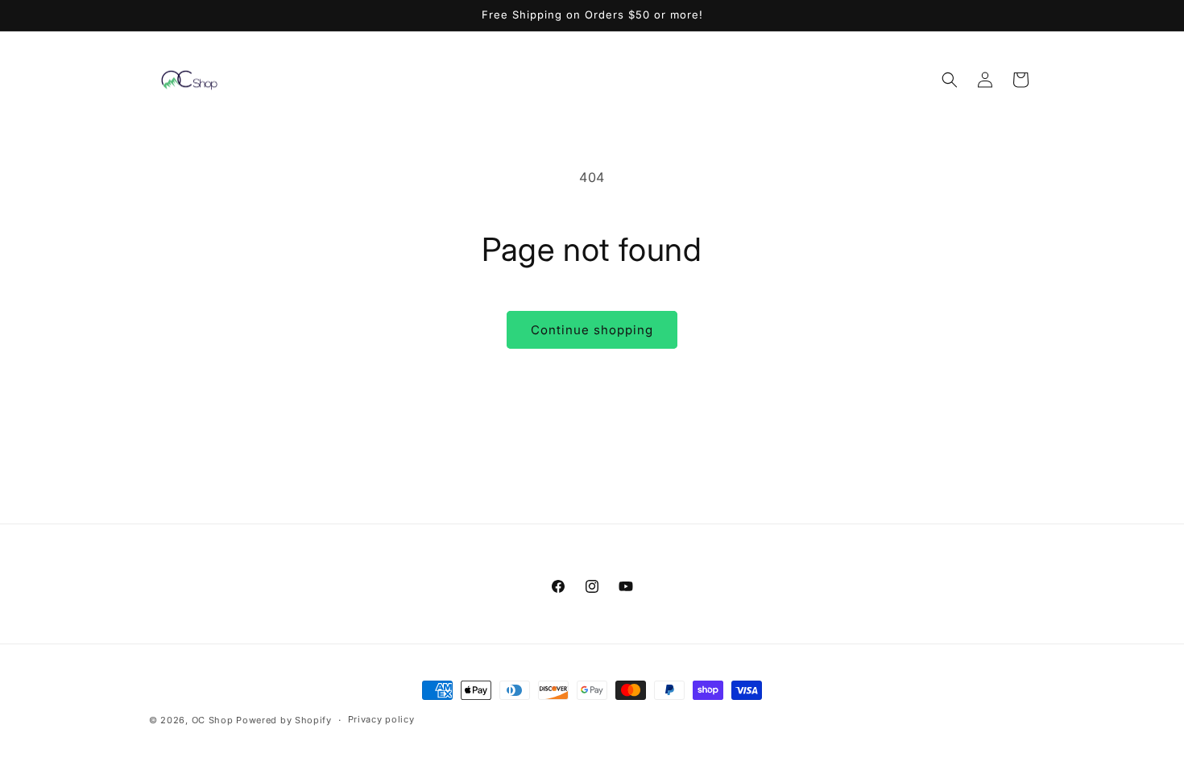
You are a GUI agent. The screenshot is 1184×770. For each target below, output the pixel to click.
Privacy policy (381, 719)
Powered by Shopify (284, 720)
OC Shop (213, 720)
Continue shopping (592, 329)
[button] (949, 79)
